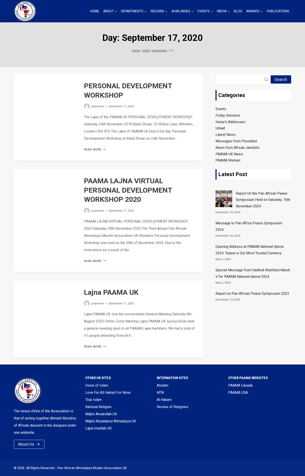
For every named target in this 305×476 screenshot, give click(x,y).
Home (94, 11)
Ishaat (220, 128)
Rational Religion (98, 407)
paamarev (97, 106)
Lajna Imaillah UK (98, 428)
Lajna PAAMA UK (111, 292)
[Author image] (87, 106)
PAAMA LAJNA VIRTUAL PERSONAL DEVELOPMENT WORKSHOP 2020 (128, 190)
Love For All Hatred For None (108, 392)
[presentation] (45, 95)
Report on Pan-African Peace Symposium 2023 (252, 294)
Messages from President (236, 141)
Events (220, 109)
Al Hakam (164, 400)
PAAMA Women (227, 160)
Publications (278, 11)
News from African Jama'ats (237, 147)
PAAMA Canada (240, 385)
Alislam (162, 385)
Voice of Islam (96, 385)
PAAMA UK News (229, 154)
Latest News (225, 135)
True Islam (93, 400)
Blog (238, 11)
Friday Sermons (227, 115)
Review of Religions (172, 407)
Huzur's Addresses (230, 122)
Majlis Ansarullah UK (101, 414)
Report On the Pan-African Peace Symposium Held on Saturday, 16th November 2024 (263, 200)
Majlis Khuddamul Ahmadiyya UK (110, 421)
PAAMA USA (238, 392)
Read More (95, 149)
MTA (160, 392)
